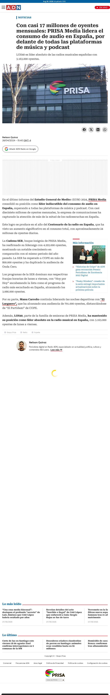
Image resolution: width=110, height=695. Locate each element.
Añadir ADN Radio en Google (22, 149)
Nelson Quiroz (10, 137)
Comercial (7, 663)
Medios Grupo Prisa (55, 680)
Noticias (24, 17)
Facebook (84, 129)
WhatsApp (105, 129)
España (37, 332)
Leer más (55, 350)
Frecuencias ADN (22, 663)
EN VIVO (103, 7)
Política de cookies (75, 663)
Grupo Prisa (11, 332)
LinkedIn (98, 129)
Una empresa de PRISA (55, 673)
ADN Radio (13, 7)
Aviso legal (38, 663)
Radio (25, 332)
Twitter (91, 129)
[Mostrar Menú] (3, 7)
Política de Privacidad (55, 663)
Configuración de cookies (97, 663)
